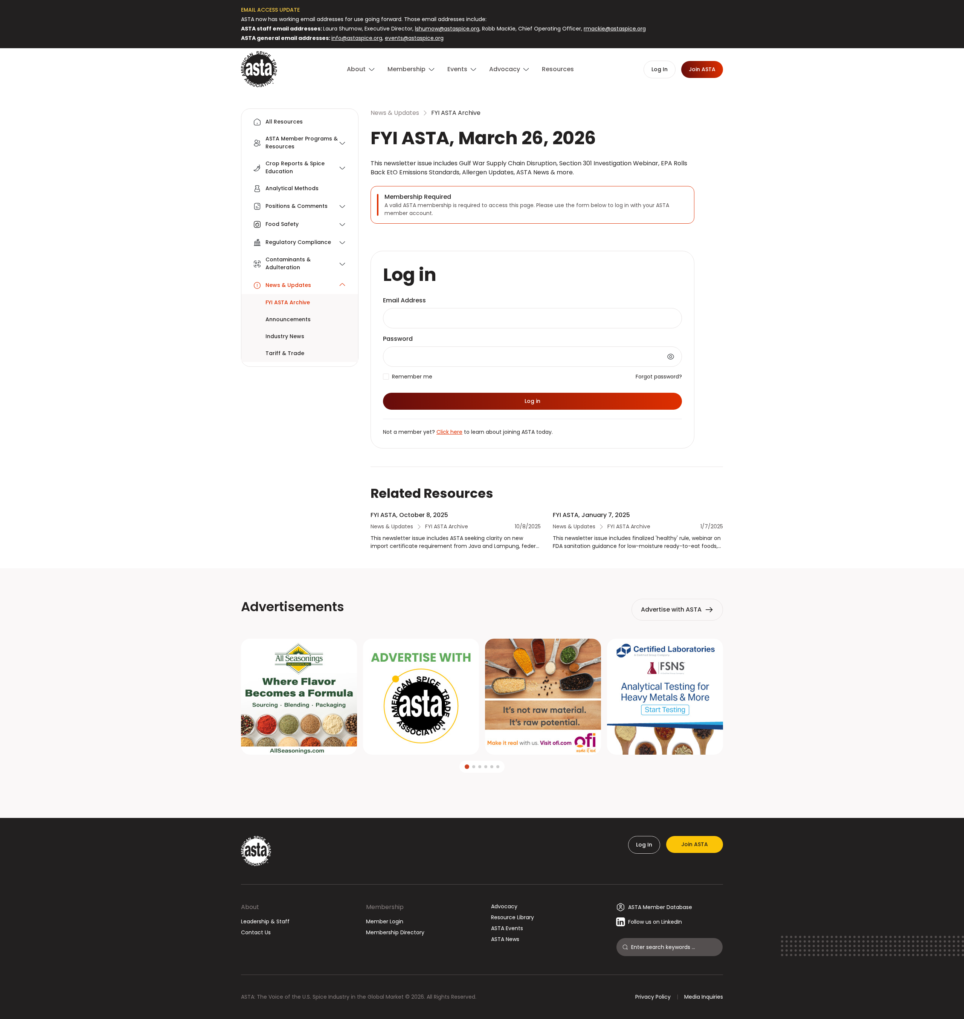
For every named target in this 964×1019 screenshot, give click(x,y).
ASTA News (505, 939)
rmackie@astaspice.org (615, 28)
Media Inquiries (703, 997)
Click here (449, 432)
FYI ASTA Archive (455, 112)
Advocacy (504, 906)
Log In (644, 844)
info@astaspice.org (356, 38)
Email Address (404, 300)
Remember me (412, 376)
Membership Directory (395, 932)
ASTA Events (507, 928)
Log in (532, 401)
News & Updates (395, 112)
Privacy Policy (653, 997)
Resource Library (512, 917)
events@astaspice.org (414, 38)
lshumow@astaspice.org (447, 28)
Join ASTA (694, 844)
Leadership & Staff (265, 921)
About (250, 907)
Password (398, 338)
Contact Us (256, 932)
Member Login (384, 921)
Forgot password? (659, 376)
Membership (385, 907)
